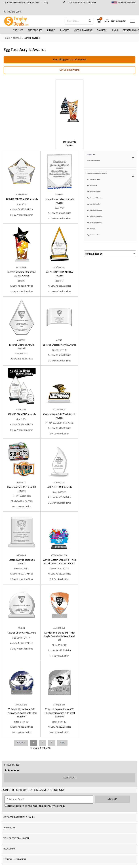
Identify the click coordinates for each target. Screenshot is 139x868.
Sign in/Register (118, 21)
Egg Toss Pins (91, 229)
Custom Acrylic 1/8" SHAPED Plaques (21, 489)
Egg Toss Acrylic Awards (94, 179)
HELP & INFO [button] (9, 849)
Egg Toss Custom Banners (94, 216)
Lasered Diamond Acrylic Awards (21, 347)
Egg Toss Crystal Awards (94, 198)
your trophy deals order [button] (16, 838)
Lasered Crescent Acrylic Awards (59, 345)
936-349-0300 (13, 12)
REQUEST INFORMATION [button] (14, 859)
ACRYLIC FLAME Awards (59, 487)
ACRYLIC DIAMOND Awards (22, 414)
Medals (51, 30)
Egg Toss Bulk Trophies (93, 192)
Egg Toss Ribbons (92, 185)
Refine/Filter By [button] (93, 254)
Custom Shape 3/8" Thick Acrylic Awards (59, 416)
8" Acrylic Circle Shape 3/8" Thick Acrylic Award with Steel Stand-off (22, 713)
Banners (102, 30)
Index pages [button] (9, 828)
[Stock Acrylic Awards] (69, 109)
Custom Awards (83, 30)
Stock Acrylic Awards (93, 160)
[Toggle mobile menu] (132, 21)
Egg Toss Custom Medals (94, 222)
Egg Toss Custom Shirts (94, 235)
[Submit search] (90, 21)
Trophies (18, 30)
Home (7, 38)
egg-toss (17, 38)
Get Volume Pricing (69, 70)
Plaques (64, 30)
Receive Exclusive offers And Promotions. (29, 806)
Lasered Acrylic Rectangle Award (22, 562)
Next (62, 742)
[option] (69, 115)
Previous (21, 742)
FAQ (46, 3)
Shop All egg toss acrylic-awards (70, 59)
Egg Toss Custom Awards (94, 210)
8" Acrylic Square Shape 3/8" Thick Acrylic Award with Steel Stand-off (59, 713)
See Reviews (70, 778)
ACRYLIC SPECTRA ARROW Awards (59, 274)
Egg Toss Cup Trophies (93, 204)
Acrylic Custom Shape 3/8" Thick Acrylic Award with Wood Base (59, 562)
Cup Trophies (35, 30)
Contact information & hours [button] (19, 817)
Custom (21, 274)
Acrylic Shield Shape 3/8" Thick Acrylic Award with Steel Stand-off (59, 637)
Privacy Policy (58, 806)
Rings (115, 30)
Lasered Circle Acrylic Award (21, 633)
